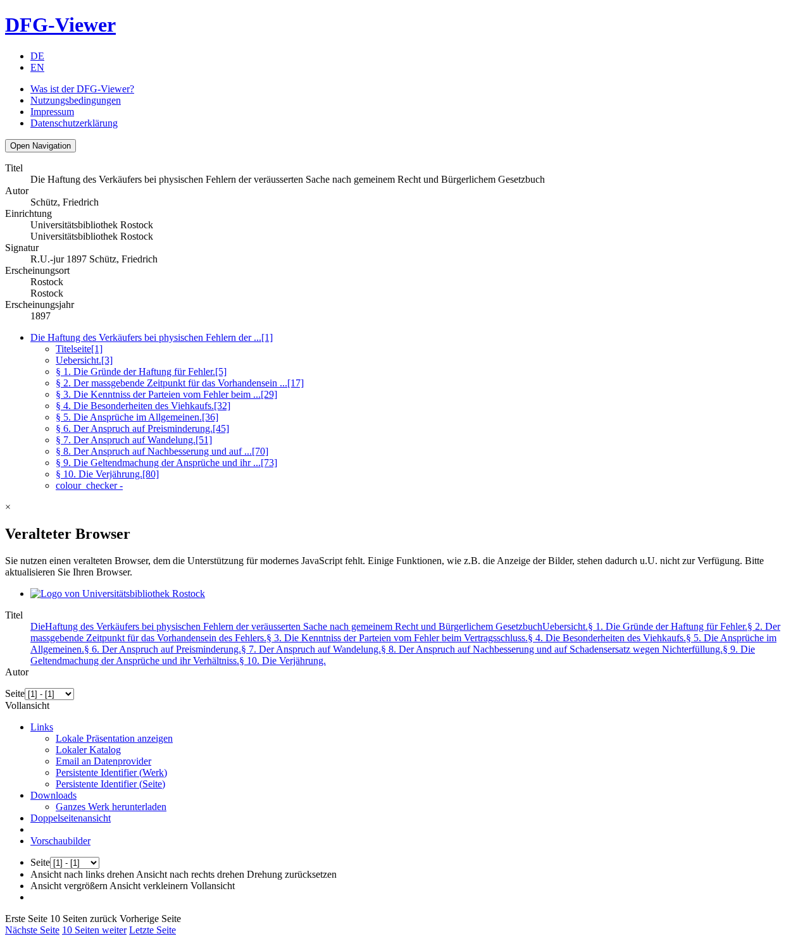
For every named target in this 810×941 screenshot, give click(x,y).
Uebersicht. (84, 360)
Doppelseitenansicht (70, 818)
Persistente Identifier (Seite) (110, 783)
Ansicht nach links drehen (82, 874)
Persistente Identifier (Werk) (111, 772)
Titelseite (79, 348)
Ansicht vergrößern (69, 885)
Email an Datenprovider (103, 761)
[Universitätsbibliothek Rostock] (117, 593)
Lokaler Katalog (88, 749)
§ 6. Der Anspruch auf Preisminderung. (142, 428)
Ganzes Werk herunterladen (111, 806)
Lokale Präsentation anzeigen (114, 738)
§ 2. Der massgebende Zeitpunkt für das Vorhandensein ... (180, 383)
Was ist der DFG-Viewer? (82, 88)
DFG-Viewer (60, 24)
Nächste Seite (32, 930)
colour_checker (89, 485)
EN (37, 67)
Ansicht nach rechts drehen (190, 874)
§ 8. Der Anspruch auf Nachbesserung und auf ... (162, 451)
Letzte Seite (152, 930)
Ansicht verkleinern (148, 885)
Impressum (52, 111)
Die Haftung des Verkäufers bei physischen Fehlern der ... (151, 337)
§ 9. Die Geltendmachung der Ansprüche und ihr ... (166, 462)
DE (37, 56)
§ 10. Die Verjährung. (107, 474)
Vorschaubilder (60, 840)
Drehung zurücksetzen (292, 874)
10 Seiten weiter (94, 930)
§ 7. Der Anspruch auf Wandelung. (134, 439)
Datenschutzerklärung (74, 123)
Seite (15, 693)
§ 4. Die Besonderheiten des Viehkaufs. (143, 405)
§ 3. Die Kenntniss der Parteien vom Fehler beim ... (166, 394)
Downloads (53, 795)
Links (41, 727)
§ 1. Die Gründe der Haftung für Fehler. (141, 371)
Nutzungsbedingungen (75, 100)
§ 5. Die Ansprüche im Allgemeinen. (137, 417)
